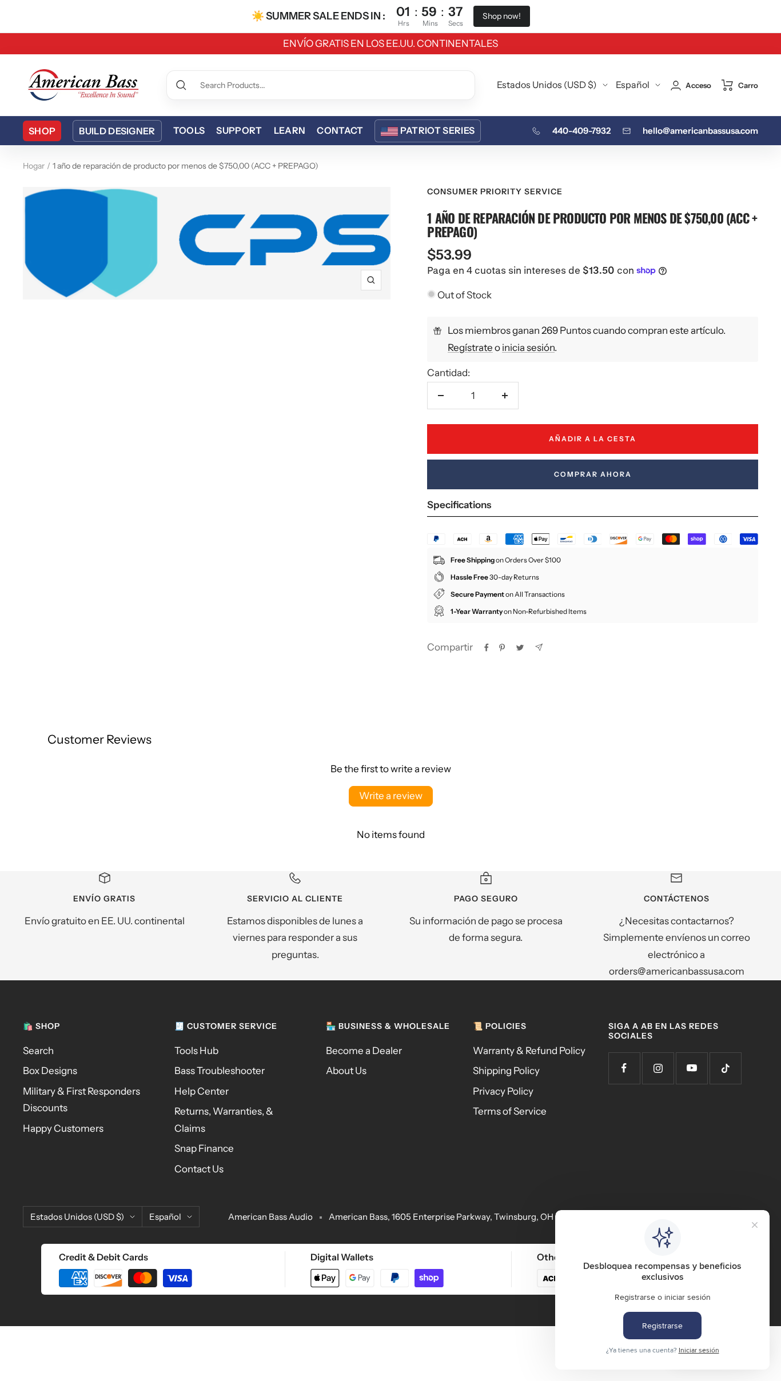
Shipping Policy (506, 1070)
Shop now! (502, 16)
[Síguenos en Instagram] (658, 1068)
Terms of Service (510, 1111)
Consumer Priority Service (495, 191)
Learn (290, 130)
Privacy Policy (503, 1091)
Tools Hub (196, 1050)
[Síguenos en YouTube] (691, 1068)
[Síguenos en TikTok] (725, 1068)
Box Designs (50, 1070)
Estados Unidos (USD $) (547, 84)
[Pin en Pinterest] (502, 648)
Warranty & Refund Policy (529, 1050)
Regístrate (470, 347)
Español (632, 84)
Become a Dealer (364, 1050)
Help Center (201, 1091)
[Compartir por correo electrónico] (539, 647)
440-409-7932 (581, 130)
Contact (340, 130)
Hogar (34, 166)
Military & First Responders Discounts (81, 1099)
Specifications (459, 504)
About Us (346, 1070)
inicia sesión (528, 347)
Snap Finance (204, 1148)
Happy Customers (63, 1128)
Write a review (391, 795)
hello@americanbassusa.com (700, 130)
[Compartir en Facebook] (486, 648)
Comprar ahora (593, 474)
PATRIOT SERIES (437, 130)
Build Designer (117, 131)
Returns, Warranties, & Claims (223, 1119)
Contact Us (199, 1169)
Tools (189, 130)
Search (38, 1050)
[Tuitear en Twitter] (520, 648)
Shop (42, 131)
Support (239, 130)
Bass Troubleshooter (219, 1070)
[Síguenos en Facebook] (624, 1068)
